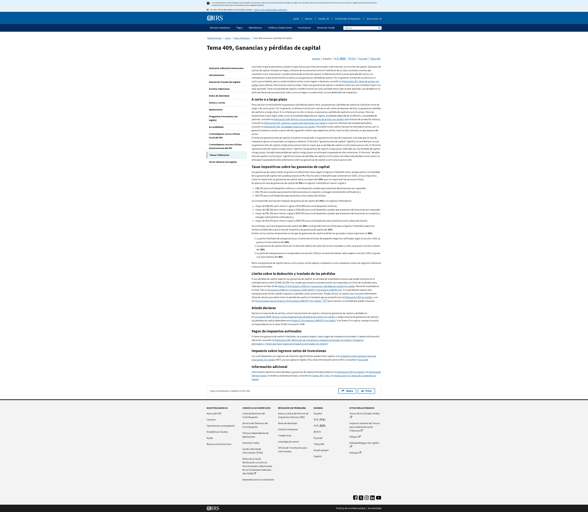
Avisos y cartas (217, 102)
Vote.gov (353, 452)
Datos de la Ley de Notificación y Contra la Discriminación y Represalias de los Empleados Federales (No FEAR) (257, 466)
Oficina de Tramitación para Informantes (292, 449)
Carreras (211, 419)
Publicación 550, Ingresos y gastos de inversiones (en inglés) (295, 123)
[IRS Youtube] (378, 497)
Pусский (318, 438)
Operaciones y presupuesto (221, 425)
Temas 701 (317, 375)
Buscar (379, 28)
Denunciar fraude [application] (326, 27)
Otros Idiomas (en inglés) (223, 162)
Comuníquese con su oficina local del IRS (224, 135)
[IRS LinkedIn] (372, 497)
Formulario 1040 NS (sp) (329, 290)
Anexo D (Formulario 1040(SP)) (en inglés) (314, 320)
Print (369, 391)
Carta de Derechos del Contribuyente (253, 415)
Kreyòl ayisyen (321, 450)
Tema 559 (363, 359)
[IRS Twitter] (361, 497)
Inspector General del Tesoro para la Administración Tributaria (364, 427)
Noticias (308, 18)
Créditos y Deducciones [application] (280, 27)
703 (327, 375)
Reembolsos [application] (255, 27)
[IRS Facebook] (355, 497)
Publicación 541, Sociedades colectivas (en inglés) (289, 126)
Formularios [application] (304, 27)
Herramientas (216, 75)
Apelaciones (215, 109)
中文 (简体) (320, 419)
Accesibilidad (216, 127)
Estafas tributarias (219, 88)
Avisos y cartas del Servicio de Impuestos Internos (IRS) (293, 415)
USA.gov (353, 436)
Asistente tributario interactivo (226, 68)
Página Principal (214, 38)
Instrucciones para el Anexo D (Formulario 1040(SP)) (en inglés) (290, 301)
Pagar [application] (239, 27)
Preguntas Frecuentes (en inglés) (223, 118)
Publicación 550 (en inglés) (359, 297)
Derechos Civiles (250, 442)
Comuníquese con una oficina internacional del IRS (225, 146)
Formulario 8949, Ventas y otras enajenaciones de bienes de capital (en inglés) (294, 316)
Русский (362, 58)
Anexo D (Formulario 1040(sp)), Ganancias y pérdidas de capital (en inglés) (316, 286)
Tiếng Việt (375, 58)
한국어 (352, 58)
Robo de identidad (219, 95)
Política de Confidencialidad (350, 508)
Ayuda (296, 18)
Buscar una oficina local (219, 444)
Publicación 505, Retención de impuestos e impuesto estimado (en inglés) (312, 340)
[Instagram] (366, 497)
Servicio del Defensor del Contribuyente (255, 425)
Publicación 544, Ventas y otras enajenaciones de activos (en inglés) (308, 119)
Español (322, 18)
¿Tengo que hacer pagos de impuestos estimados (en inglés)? (296, 343)
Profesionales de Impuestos (347, 18)
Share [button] (349, 391)
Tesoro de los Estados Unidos (364, 413)
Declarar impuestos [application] (220, 27)
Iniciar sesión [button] (373, 18)
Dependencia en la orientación (258, 479)
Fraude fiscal (284, 435)
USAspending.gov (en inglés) (364, 442)
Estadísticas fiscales (217, 431)
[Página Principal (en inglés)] (215, 16)
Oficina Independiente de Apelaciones (255, 434)
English (316, 58)
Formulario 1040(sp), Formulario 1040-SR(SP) (291, 290)
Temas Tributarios (242, 38)
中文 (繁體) (340, 58)
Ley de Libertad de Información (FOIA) (252, 450)
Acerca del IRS (214, 413)
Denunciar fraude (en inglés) (224, 82)
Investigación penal (288, 441)
